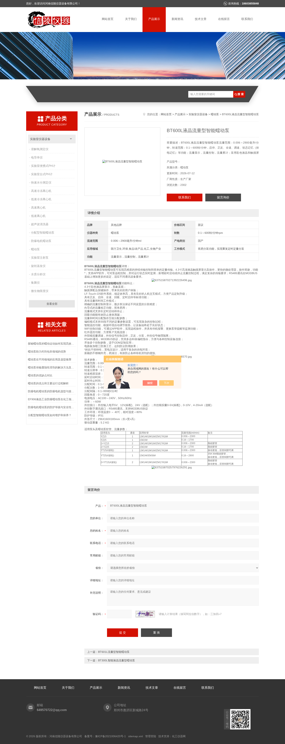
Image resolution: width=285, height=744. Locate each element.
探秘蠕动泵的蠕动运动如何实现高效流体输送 (52, 343)
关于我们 (131, 19)
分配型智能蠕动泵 (42, 232)
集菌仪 (35, 282)
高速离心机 (38, 207)
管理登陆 (150, 736)
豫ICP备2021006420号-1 (110, 736)
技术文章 (200, 19)
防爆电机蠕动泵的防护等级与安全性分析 (52, 407)
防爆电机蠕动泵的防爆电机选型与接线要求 (52, 391)
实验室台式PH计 (42, 174)
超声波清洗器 (39, 224)
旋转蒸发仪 (38, 266)
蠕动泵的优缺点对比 (40, 375)
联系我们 (247, 19)
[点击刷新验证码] (145, 614)
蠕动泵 (35, 249)
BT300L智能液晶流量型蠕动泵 (116, 660)
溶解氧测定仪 (39, 149)
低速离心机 (38, 215)
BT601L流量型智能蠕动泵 (114, 651)
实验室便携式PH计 (43, 165)
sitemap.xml (135, 736)
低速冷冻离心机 (41, 199)
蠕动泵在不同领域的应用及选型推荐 (49, 359)
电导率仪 (37, 157)
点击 (71, 139)
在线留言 (224, 19)
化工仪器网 (179, 736)
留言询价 (223, 197)
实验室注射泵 (39, 257)
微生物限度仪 (39, 291)
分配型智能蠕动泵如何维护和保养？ (49, 415)
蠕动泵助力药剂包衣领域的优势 (47, 351)
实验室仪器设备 (40, 139)
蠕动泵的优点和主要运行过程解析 (48, 383)
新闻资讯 (177, 19)
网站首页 (107, 19)
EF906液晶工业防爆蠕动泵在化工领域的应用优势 (52, 399)
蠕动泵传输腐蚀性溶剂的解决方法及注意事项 (52, 367)
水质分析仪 (38, 274)
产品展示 (154, 19)
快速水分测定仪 (41, 182)
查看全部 (52, 303)
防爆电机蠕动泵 (41, 241)
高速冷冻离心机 (41, 190)
